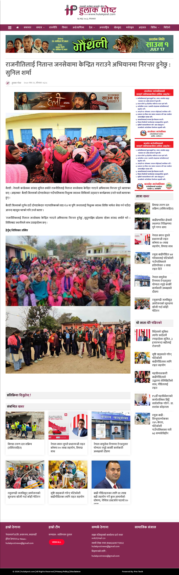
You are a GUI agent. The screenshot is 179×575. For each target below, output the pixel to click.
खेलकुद (117, 27)
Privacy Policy (62, 571)
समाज (39, 27)
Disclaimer (75, 571)
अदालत (142, 27)
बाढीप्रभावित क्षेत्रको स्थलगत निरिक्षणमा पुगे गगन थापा (162, 224)
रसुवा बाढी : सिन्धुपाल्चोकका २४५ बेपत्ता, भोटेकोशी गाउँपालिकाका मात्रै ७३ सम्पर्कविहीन (161, 424)
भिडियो (167, 27)
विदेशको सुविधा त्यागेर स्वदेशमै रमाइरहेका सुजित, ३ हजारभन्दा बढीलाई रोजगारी (162, 339)
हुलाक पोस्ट (16, 83)
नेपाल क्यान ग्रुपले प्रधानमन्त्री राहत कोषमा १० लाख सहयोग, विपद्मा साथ (68, 448)
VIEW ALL (56, 542)
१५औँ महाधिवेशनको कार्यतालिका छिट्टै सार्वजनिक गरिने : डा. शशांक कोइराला (162, 401)
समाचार (27, 27)
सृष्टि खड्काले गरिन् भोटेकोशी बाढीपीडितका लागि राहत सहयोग (67, 495)
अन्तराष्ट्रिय (104, 27)
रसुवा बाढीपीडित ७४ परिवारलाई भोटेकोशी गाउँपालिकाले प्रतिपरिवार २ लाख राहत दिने (162, 261)
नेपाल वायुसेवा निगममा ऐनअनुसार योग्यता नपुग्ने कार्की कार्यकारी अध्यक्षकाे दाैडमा (111, 448)
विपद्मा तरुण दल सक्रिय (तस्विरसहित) (20, 446)
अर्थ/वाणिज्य (78, 27)
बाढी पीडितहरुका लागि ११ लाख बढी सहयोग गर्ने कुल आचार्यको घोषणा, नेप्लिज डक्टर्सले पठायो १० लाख (111, 499)
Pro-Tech (138, 571)
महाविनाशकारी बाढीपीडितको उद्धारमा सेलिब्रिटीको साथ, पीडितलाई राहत (162, 380)
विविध (154, 27)
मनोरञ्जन (130, 27)
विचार (65, 27)
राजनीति (53, 27)
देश (90, 27)
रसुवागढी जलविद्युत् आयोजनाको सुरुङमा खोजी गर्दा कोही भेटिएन (24, 495)
